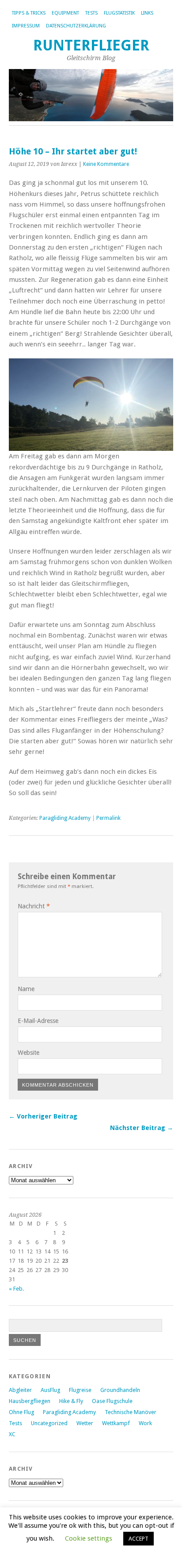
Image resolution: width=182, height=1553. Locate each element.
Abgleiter (20, 1390)
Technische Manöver (130, 1412)
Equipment (65, 13)
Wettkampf (116, 1423)
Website (28, 1052)
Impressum (26, 26)
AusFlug (50, 1390)
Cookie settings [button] (88, 1538)
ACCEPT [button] (138, 1538)
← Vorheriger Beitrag (43, 1116)
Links (147, 13)
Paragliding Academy (65, 818)
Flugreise (80, 1390)
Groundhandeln (120, 1390)
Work (145, 1423)
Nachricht (34, 906)
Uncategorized (49, 1423)
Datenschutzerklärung (76, 26)
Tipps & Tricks (29, 13)
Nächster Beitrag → (141, 1127)
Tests (91, 13)
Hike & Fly (71, 1401)
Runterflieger (91, 45)
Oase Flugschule (112, 1401)
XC (12, 1434)
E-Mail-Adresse (38, 1020)
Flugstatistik (119, 13)
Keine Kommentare (106, 164)
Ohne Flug (21, 1412)
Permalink (108, 818)
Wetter (84, 1423)
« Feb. (16, 1288)
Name (26, 988)
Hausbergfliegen (29, 1401)
